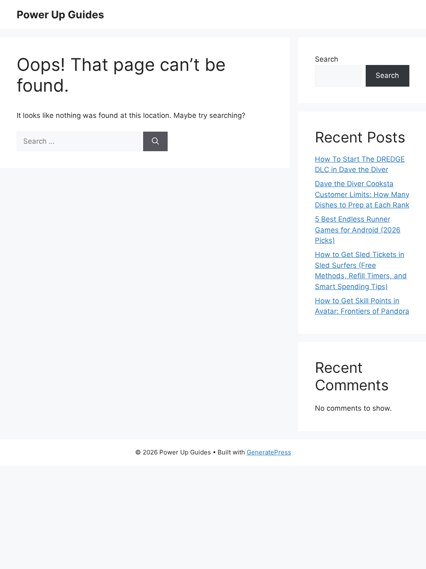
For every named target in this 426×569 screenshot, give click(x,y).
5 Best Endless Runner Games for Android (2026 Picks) (358, 230)
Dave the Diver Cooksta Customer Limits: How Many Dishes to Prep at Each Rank (362, 194)
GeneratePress (269, 452)
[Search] (155, 142)
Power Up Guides (60, 14)
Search (326, 59)
